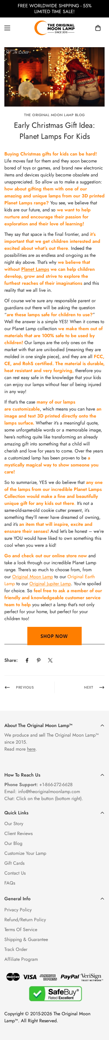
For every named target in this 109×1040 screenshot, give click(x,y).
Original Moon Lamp (32, 576)
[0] (98, 28)
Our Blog (13, 843)
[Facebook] (27, 660)
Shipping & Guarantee (26, 939)
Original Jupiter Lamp (50, 583)
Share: (11, 660)
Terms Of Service (20, 929)
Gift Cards (14, 863)
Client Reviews (18, 833)
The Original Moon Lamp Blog (54, 115)
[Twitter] (50, 660)
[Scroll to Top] (98, 1009)
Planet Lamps (35, 269)
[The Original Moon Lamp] (54, 27)
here (31, 749)
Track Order (15, 949)
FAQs (9, 883)
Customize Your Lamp (25, 853)
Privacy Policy (18, 909)
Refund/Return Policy (25, 919)
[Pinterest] (38, 660)
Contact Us (15, 873)
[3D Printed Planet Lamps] (54, 636)
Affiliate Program (21, 959)
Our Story (13, 823)
